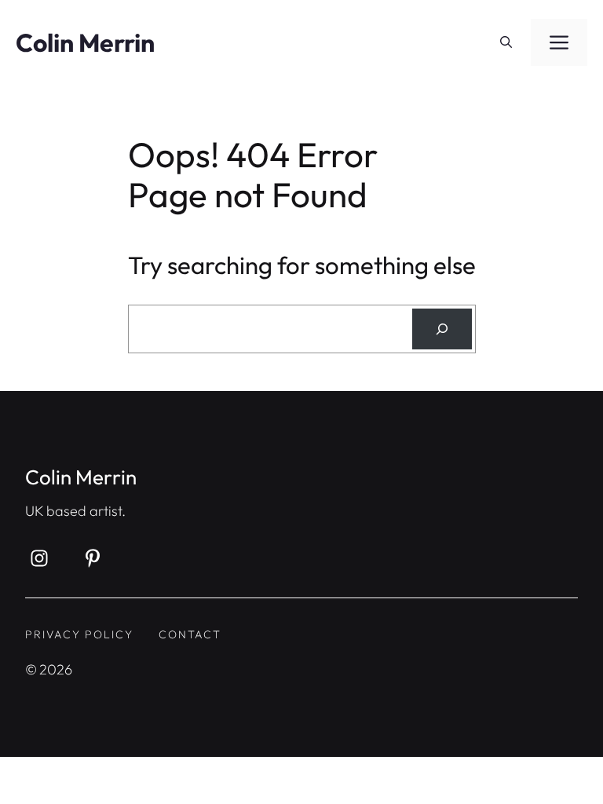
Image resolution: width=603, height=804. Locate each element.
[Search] (442, 329)
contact (190, 634)
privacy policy (79, 634)
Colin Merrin (85, 42)
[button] (506, 42)
